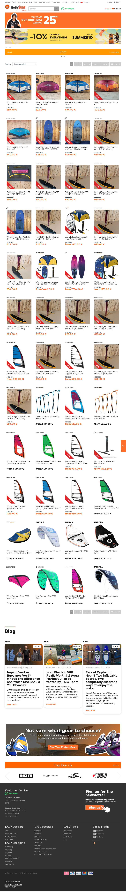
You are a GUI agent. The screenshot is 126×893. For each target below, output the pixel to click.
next (95, 64)
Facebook (100, 830)
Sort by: (8, 64)
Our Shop (38, 836)
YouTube (99, 837)
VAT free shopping (12, 858)
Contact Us (38, 830)
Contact (7, 2)
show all (116, 64)
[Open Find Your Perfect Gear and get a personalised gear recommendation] (63, 740)
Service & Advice (11, 833)
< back (9, 52)
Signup (109, 2)
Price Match (68, 836)
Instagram (100, 834)
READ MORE (11, 705)
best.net (22, 873)
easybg (34, 873)
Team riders (56, 2)
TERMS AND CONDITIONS (13, 885)
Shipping (8, 849)
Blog (30, 2)
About (14, 2)
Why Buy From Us (40, 839)
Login (118, 2)
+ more (116, 765)
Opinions (37, 845)
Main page (8, 47)
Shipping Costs (22, 2)
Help (35, 2)
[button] (123, 446)
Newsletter (68, 830)
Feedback (67, 833)
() (117, 8)
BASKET (108, 9)
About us (37, 833)
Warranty (8, 861)
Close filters (114, 52)
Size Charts (9, 839)
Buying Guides (10, 836)
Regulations (9, 864)
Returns (8, 855)
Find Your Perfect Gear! (43, 854)
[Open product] (19, 93)
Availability (9, 847)
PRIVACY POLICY (10, 887)
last (104, 64)
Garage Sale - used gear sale (45, 848)
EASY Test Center (44, 2)
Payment (8, 852)
